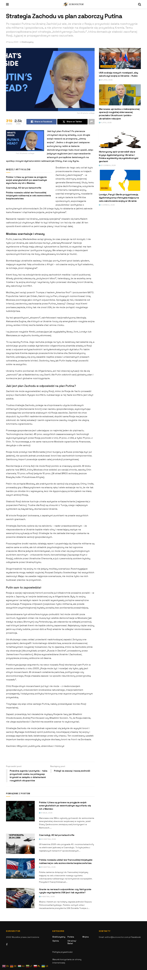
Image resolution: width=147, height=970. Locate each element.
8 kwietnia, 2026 (47, 897)
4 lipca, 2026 (106, 123)
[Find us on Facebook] (6, 944)
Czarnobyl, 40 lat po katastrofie (23, 187)
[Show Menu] (7, 4)
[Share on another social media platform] (91, 121)
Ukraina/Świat (108, 66)
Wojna (104, 103)
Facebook (136, 937)
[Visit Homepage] (73, 4)
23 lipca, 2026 (106, 80)
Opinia (104, 145)
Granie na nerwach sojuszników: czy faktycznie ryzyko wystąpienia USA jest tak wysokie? (65, 891)
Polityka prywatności (62, 952)
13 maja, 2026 (46, 813)
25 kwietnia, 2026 (48, 867)
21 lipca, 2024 (12, 42)
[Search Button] (139, 4)
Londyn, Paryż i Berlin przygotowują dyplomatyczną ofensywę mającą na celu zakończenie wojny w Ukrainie (119, 197)
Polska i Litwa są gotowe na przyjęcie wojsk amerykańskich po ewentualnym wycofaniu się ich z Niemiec (26, 180)
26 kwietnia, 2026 (48, 839)
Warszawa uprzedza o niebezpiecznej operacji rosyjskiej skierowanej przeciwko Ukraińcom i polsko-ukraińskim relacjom (119, 114)
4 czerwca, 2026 (107, 205)
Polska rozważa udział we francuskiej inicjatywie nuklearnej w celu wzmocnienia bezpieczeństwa (28, 195)
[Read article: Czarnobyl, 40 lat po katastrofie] (20, 844)
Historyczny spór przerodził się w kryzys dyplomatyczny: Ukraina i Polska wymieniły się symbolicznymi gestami (118, 156)
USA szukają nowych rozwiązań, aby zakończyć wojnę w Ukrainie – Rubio (118, 74)
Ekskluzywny (27, 42)
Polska (70, 936)
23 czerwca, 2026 (108, 165)
